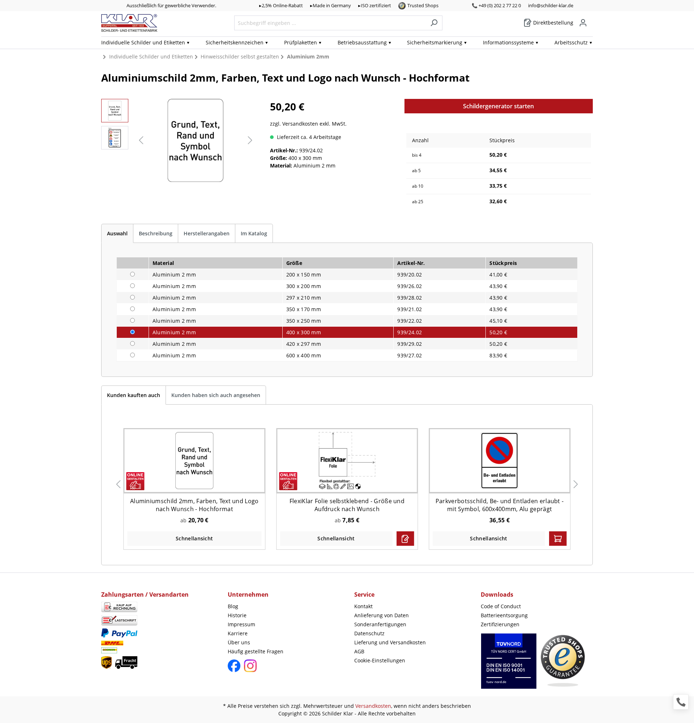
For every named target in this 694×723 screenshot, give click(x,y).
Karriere (238, 633)
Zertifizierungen (500, 624)
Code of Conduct (501, 606)
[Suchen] (433, 23)
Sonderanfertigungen (380, 624)
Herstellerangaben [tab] (207, 233)
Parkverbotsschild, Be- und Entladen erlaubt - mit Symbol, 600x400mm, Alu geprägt (500, 505)
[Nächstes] (250, 140)
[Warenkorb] (590, 20)
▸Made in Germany (330, 5)
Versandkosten (373, 705)
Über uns (239, 642)
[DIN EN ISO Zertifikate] (508, 665)
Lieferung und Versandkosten (390, 642)
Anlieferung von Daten (381, 615)
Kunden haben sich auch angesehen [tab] (215, 395)
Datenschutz (369, 633)
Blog (233, 606)
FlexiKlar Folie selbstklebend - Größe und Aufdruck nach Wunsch (347, 505)
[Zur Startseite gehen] (129, 23)
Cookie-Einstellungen (379, 660)
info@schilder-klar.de (550, 5)
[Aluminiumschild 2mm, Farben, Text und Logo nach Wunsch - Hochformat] (194, 460)
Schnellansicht (194, 538)
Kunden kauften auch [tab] (133, 395)
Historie (237, 615)
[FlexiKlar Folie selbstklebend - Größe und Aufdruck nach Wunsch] (347, 460)
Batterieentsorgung (504, 615)
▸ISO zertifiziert (374, 5)
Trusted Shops (422, 5)
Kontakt (363, 606)
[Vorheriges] (141, 140)
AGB (359, 651)
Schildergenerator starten (498, 106)
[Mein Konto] (583, 23)
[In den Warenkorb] (557, 538)
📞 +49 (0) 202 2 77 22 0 (496, 5)
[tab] (117, 233)
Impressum (241, 624)
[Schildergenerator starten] (405, 538)
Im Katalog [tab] (254, 233)
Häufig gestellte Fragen (255, 651)
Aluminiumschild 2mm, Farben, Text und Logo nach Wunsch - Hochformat (194, 505)
